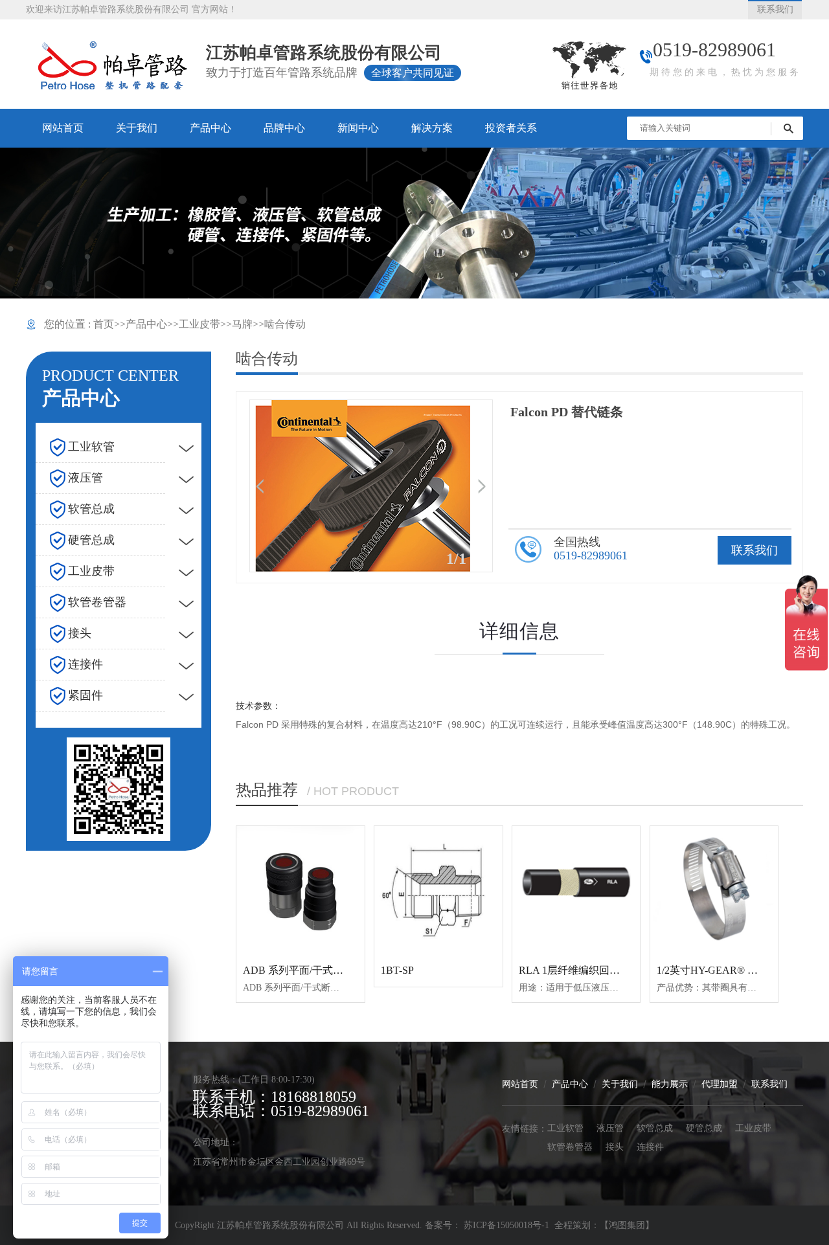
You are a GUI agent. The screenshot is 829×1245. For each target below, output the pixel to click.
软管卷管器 (570, 1146)
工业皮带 (199, 324)
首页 (103, 324)
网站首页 (520, 1083)
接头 (615, 1146)
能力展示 (670, 1083)
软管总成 (655, 1127)
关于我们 (620, 1083)
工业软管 (565, 1127)
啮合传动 (285, 324)
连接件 (650, 1146)
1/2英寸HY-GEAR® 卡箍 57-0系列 (733, 970)
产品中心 (146, 324)
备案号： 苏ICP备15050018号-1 (488, 1225)
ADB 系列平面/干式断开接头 (308, 970)
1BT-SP (397, 970)
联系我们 (754, 550)
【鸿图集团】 (627, 1225)
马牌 (242, 324)
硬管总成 (704, 1127)
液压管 (610, 1127)
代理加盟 (719, 1083)
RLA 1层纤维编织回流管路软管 (590, 970)
